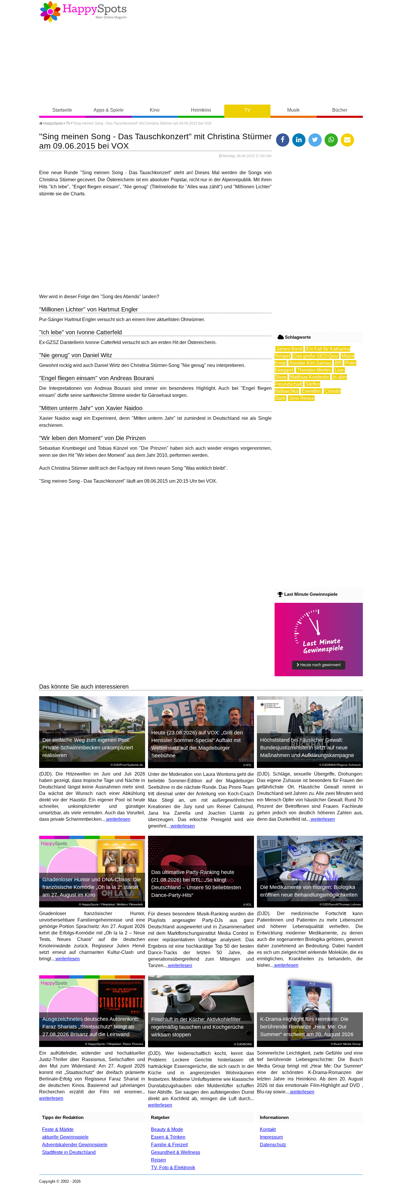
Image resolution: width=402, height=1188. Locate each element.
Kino (155, 110)
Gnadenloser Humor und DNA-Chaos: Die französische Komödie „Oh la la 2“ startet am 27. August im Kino (91, 887)
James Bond (289, 348)
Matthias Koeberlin (309, 377)
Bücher (339, 110)
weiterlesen (117, 819)
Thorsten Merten (314, 370)
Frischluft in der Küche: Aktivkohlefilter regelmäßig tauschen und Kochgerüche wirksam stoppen (197, 1027)
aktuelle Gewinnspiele (65, 1137)
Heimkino (201, 110)
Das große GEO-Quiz (315, 355)
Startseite (62, 110)
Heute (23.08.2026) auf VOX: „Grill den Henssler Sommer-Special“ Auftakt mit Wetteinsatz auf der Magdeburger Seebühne (197, 744)
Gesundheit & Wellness (175, 1152)
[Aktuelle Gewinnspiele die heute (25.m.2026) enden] (319, 674)
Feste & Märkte (58, 1129)
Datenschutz (273, 1144)
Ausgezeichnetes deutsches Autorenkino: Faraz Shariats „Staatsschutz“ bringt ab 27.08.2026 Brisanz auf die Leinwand (90, 1026)
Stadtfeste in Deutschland (69, 1152)
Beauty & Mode (167, 1129)
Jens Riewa (301, 398)
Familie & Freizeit (169, 1144)
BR (338, 362)
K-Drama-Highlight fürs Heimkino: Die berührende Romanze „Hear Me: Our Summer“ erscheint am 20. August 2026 (306, 1026)
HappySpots (52, 123)
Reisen (158, 1159)
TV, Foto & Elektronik (173, 1167)
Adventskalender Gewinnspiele (74, 1144)
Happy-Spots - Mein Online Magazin (83, 12)
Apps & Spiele (109, 110)
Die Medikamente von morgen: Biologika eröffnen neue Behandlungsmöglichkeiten (309, 891)
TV (247, 110)
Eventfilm (311, 391)
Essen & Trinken (168, 1137)
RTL (249, 765)
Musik (293, 110)
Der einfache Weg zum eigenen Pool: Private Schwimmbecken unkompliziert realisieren (87, 747)
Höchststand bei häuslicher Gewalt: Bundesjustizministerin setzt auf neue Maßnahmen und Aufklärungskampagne (307, 747)
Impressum (271, 1137)
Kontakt (268, 1129)
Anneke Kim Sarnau (310, 362)
